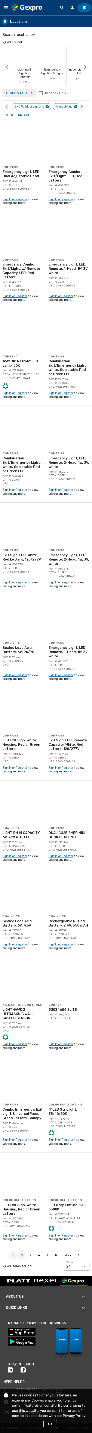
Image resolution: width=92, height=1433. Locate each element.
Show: (70, 1262)
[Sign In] (72, 8)
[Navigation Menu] (6, 8)
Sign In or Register (15, 199)
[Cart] (84, 7)
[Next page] (78, 1255)
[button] (33, 34)
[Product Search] (62, 8)
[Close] (47, 107)
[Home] (27, 8)
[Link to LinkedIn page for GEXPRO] (14, 1369)
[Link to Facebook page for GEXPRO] (27, 1369)
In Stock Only (55, 93)
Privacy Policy (74, 1416)
